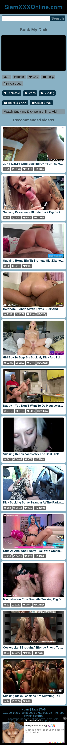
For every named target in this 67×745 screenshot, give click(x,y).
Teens (31, 93)
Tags (35, 709)
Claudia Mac (42, 102)
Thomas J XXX (17, 102)
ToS (43, 709)
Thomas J (13, 93)
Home (25, 709)
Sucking (48, 93)
